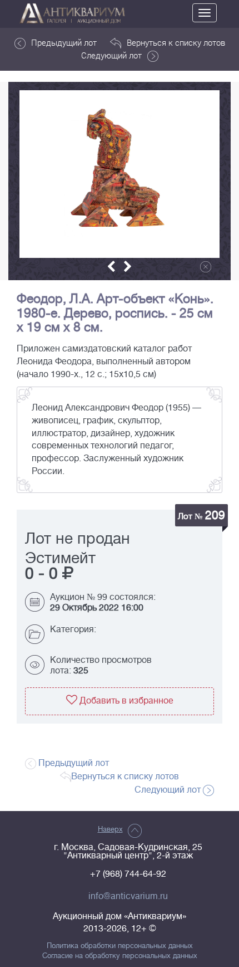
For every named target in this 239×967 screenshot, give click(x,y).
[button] (111, 266)
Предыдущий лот (64, 42)
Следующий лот (111, 55)
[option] (119, 174)
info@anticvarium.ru (128, 896)
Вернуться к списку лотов (176, 42)
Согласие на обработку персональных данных (119, 956)
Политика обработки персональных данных (120, 946)
